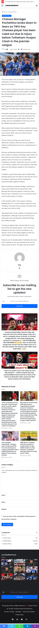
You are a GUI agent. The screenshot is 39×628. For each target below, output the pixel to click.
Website (4, 509)
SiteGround (29, 608)
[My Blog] (12, 5)
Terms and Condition (29, 611)
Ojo (5, 49)
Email (4, 502)
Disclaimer (18, 611)
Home (5, 12)
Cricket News (7, 538)
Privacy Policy (19, 614)
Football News (12, 12)
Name (4, 495)
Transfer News (7, 544)
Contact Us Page (9, 611)
